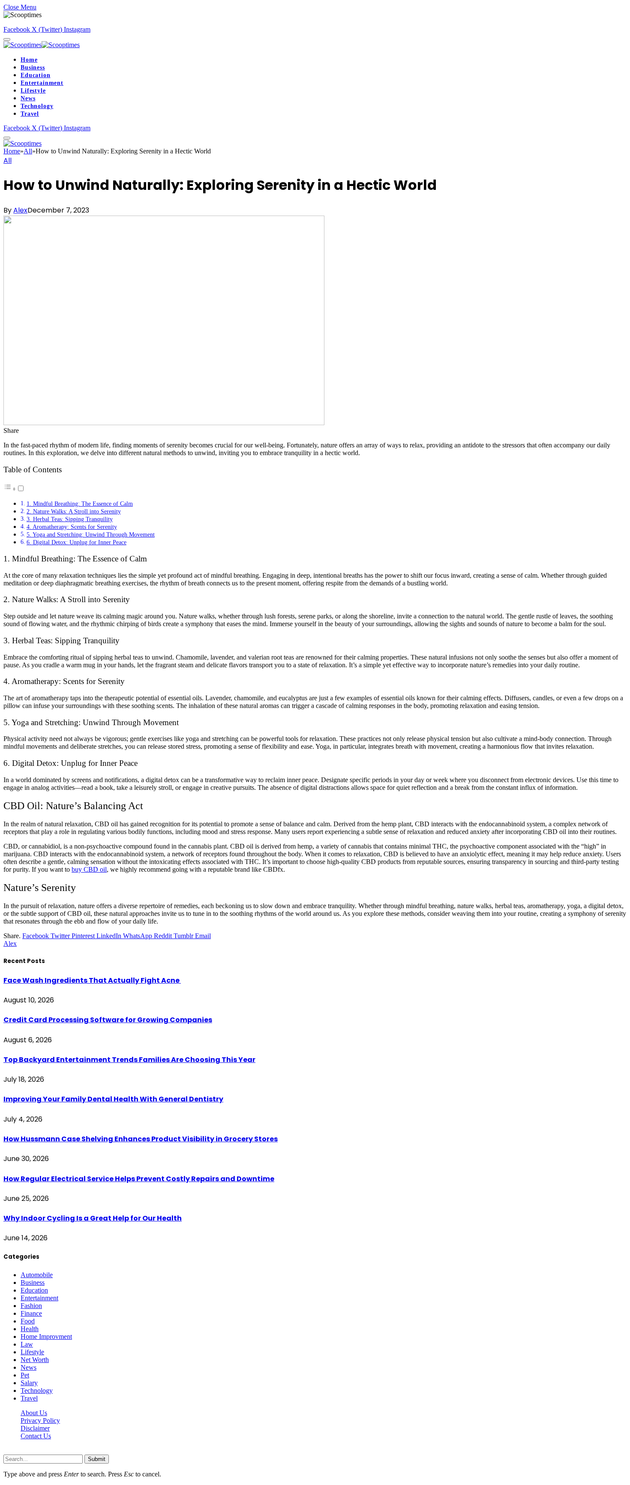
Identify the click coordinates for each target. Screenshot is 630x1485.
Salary (29, 1382)
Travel (30, 114)
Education (36, 75)
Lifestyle (33, 90)
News (28, 98)
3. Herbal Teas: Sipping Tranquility (70, 519)
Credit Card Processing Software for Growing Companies (107, 1020)
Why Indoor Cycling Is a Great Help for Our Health (92, 1218)
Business (33, 67)
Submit (96, 1459)
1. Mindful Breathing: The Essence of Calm (80, 503)
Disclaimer (35, 1428)
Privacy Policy (40, 1420)
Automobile (37, 1274)
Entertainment (42, 83)
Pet (25, 1375)
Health (30, 1328)
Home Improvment (46, 1336)
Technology (37, 106)
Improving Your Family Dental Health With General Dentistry (113, 1099)
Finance (31, 1313)
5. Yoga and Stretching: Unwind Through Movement (91, 534)
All (7, 160)
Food (28, 1321)
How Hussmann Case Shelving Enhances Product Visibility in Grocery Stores (140, 1139)
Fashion (31, 1305)
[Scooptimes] (41, 44)
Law (27, 1344)
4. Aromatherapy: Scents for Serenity (72, 526)
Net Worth (35, 1359)
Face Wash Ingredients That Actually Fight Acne (92, 980)
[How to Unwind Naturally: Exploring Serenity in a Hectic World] (163, 422)
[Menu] (6, 39)
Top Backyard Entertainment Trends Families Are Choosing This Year (129, 1060)
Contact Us (36, 1436)
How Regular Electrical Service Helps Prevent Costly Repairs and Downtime (138, 1179)
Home (29, 60)
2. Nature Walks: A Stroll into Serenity (74, 511)
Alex (20, 210)
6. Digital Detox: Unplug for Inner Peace (76, 542)
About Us (34, 1412)
